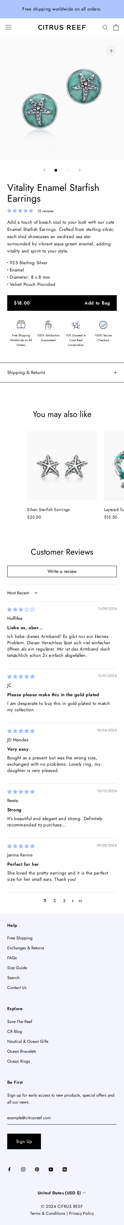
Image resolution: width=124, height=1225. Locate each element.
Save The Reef (19, 1021)
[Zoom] (111, 50)
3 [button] (64, 900)
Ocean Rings (18, 1061)
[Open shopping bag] (116, 27)
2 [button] (54, 900)
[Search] (105, 27)
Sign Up (24, 1141)
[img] (21, 609)
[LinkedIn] (65, 1168)
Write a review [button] (62, 571)
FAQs (12, 958)
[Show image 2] (62, 170)
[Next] (80, 170)
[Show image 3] (68, 170)
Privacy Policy (81, 1213)
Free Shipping (20, 938)
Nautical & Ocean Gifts (27, 1041)
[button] (21, 210)
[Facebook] (9, 1168)
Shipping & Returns (26, 372)
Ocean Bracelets (21, 1051)
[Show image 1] (55, 170)
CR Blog (14, 1031)
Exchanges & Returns (25, 948)
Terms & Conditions (47, 1213)
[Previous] (44, 170)
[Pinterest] (37, 1168)
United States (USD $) (59, 1193)
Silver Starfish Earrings (48, 510)
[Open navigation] (8, 27)
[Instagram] (23, 1168)
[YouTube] (51, 1168)
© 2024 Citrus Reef (62, 1206)
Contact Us (16, 988)
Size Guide (17, 968)
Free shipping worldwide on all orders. (61, 9)
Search (13, 978)
